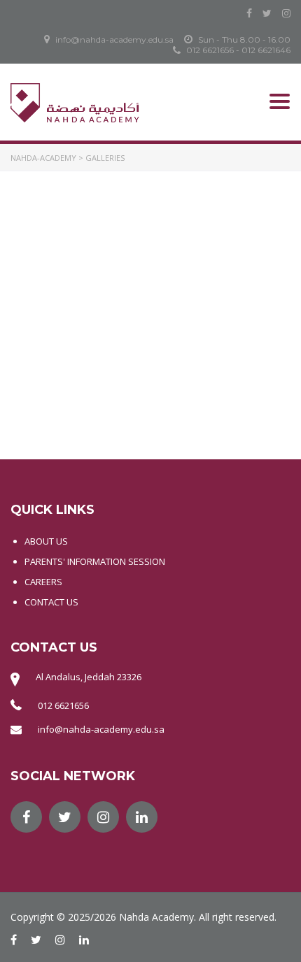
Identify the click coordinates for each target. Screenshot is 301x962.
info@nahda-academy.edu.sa (101, 729)
